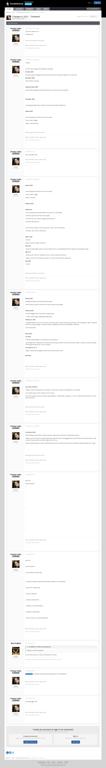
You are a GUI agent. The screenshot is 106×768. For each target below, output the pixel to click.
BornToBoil (16, 643)
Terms (48, 762)
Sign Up (97, 2)
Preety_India (21, 19)
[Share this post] (97, 28)
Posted (30, 28)
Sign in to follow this (83, 16)
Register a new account (30, 742)
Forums (9, 9)
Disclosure (60, 762)
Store (46, 9)
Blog (38, 9)
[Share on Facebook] (7, 752)
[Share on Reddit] (13, 752)
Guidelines (19, 9)
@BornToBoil (29, 674)
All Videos (30, 9)
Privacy (53, 762)
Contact (66, 762)
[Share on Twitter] (10, 752)
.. (25, 50)
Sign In (90, 2)
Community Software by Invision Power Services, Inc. (53, 765)
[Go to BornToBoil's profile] (16, 651)
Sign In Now (75, 742)
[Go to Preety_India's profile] (8, 17)
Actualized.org (41, 762)
